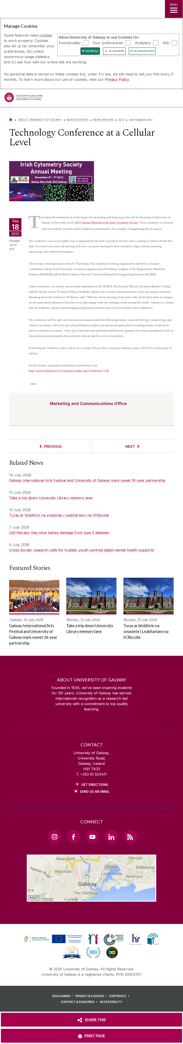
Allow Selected (144, 51)
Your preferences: (107, 42)
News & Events (77, 119)
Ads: (166, 42)
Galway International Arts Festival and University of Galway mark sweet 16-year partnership (87, 480)
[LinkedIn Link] (111, 836)
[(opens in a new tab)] (53, 943)
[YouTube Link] (92, 836)
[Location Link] (91, 898)
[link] (52, 939)
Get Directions (94, 785)
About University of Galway (40, 119)
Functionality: (70, 42)
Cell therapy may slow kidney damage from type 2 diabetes (59, 532)
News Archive (103, 119)
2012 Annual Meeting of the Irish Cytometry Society (107, 222)
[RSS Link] (130, 836)
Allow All (91, 51)
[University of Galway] (23, 98)
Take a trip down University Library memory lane (50, 498)
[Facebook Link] (73, 836)
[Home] (10, 119)
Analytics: (143, 42)
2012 (121, 119)
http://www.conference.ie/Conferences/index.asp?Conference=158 (69, 370)
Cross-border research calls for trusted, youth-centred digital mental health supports (81, 550)
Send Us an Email (95, 791)
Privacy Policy (117, 79)
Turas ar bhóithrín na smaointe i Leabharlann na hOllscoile (59, 515)
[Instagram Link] (54, 836)
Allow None (116, 51)
